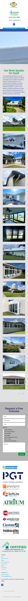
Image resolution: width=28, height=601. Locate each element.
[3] (14, 130)
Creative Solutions (17, 596)
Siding (2, 560)
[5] (14, 296)
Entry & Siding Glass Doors (10, 437)
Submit (22, 454)
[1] (14, 112)
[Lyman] (14, 370)
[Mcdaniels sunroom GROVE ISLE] (14, 315)
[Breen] (14, 204)
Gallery (2, 565)
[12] (14, 333)
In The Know (4, 567)
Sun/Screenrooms (5, 562)
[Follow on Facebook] (14, 24)
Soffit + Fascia (7, 439)
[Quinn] (14, 186)
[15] (14, 389)
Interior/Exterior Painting (10, 441)
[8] (14, 278)
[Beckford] (14, 352)
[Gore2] (14, 223)
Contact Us (3, 569)
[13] (14, 149)
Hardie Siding (7, 433)
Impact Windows (8, 429)
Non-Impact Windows (9, 431)
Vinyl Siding (7, 435)
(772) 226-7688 (14, 17)
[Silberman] (14, 167)
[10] (14, 259)
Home (2, 556)
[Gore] (14, 241)
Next (23, 393)
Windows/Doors (4, 558)
